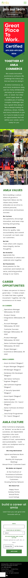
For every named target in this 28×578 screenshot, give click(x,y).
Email (14, 523)
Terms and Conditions (7, 571)
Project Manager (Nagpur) (14, 366)
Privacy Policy (5, 569)
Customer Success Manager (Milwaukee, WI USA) (13, 331)
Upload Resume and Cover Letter (14, 537)
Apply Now (14, 551)
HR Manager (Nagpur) (12, 370)
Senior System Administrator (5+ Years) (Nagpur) (13, 402)
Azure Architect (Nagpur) (13, 363)
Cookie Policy (14, 569)
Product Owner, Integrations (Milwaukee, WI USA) (14, 317)
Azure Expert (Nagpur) (12, 396)
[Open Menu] (25, 3)
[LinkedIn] (7, 575)
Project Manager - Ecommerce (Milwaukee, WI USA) (14, 351)
